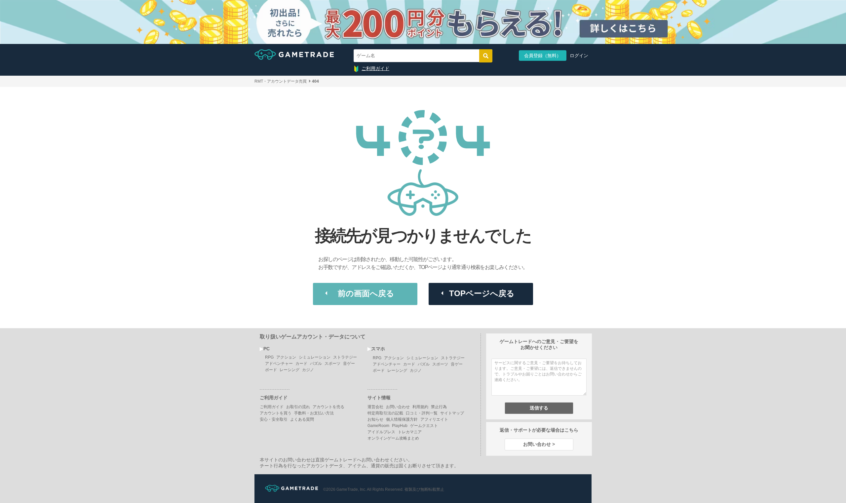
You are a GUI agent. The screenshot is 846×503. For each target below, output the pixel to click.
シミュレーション (314, 357)
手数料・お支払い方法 (314, 413)
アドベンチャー (279, 363)
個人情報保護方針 (402, 419)
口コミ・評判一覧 (422, 413)
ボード (271, 370)
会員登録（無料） (542, 55)
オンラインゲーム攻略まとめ (393, 438)
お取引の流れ (298, 407)
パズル (316, 363)
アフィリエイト (434, 419)
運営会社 (375, 407)
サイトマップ (452, 413)
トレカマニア (410, 432)
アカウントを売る (328, 407)
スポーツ (332, 363)
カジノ (308, 370)
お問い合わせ (398, 407)
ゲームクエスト (424, 425)
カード (301, 363)
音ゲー (349, 363)
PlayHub (399, 425)
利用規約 (420, 407)
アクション (286, 357)
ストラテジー (345, 357)
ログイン (579, 55)
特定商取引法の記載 (385, 413)
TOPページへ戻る (482, 293)
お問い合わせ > (539, 444)
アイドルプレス (381, 432)
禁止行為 (439, 407)
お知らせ (375, 419)
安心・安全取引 (274, 419)
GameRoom (378, 425)
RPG (269, 357)
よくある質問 (302, 419)
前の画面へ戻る (366, 293)
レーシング (289, 370)
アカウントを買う (275, 413)
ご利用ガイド (375, 68)
